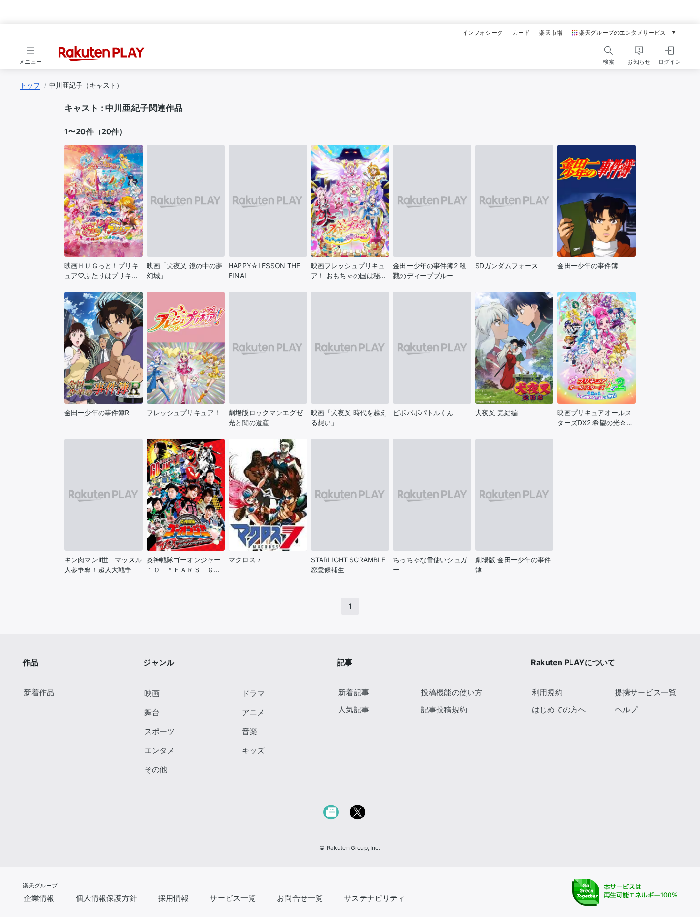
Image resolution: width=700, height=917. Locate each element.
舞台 (152, 712)
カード (521, 33)
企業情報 (39, 898)
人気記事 (353, 709)
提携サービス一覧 (645, 692)
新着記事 (353, 692)
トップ (30, 85)
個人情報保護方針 (106, 898)
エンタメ (159, 750)
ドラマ (253, 693)
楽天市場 (550, 33)
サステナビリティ (374, 898)
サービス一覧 (233, 898)
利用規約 (547, 692)
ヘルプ (626, 709)
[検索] (608, 50)
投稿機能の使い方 (451, 692)
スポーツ (159, 731)
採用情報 (173, 898)
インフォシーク (482, 33)
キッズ (253, 750)
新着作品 (39, 692)
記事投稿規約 (444, 709)
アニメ (253, 712)
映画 (152, 693)
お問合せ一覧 (300, 898)
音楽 (249, 731)
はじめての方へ (559, 709)
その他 (155, 769)
